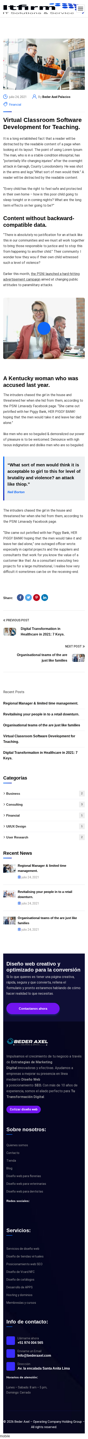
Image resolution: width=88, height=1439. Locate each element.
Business (44, 793)
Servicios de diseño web (22, 1248)
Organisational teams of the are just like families (41, 725)
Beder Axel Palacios (56, 97)
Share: (8, 598)
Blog (9, 1168)
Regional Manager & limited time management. (40, 703)
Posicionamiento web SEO (24, 1264)
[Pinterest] (36, 597)
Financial (15, 104)
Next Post (73, 646)
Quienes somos (17, 1145)
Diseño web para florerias (23, 1176)
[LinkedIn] (44, 597)
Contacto (12, 1153)
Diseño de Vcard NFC (20, 1272)
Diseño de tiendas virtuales (25, 1256)
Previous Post (17, 620)
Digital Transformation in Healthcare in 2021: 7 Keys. (40, 755)
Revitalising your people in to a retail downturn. (41, 714)
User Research (44, 837)
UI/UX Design (44, 826)
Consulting (44, 804)
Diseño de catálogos (20, 1279)
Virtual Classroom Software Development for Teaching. (42, 124)
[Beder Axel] (44, 8)
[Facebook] (20, 597)
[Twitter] (28, 597)
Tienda (11, 1160)
